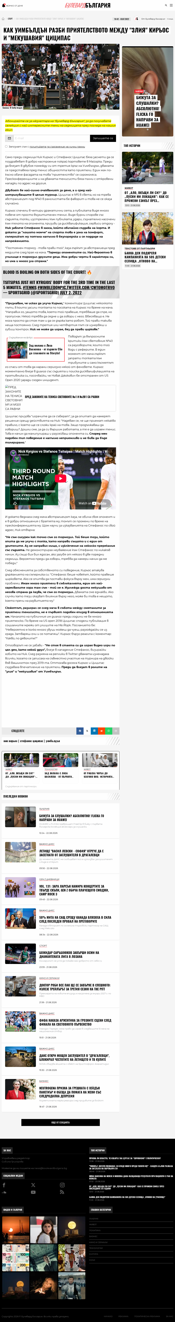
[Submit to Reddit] (101, 731)
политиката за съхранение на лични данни (57, 146)
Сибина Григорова (12, 1161)
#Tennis (30, 287)
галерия (93, 1219)
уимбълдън (53, 741)
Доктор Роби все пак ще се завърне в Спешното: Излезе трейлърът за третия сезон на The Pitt (75, 987)
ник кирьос (10, 741)
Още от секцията (60, 1122)
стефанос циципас (31, 741)
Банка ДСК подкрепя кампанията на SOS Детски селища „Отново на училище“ (145, 259)
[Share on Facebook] (80, 731)
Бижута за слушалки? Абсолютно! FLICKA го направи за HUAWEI (71, 818)
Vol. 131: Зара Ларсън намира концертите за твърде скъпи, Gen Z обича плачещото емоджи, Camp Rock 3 (74, 890)
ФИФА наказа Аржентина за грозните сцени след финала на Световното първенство (75, 1022)
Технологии (96, 1248)
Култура (93, 1254)
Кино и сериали (98, 1242)
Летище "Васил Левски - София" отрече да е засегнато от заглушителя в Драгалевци (71, 853)
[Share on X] (87, 731)
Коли (92, 1260)
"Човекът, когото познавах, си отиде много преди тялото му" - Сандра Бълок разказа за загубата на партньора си (131, 1167)
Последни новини (15, 796)
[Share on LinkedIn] (94, 731)
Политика (94, 1230)
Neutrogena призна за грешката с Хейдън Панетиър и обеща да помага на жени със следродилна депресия (70, 1092)
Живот (93, 1224)
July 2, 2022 (71, 292)
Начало (108, 1316)
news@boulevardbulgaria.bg (50, 1168)
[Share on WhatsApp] (108, 731)
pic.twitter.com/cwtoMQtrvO (87, 287)
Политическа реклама (147, 1316)
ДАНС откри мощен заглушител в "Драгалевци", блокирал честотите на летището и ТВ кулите (74, 1057)
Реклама (123, 1316)
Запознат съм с (47, 146)
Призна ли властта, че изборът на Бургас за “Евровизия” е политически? (125, 1158)
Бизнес (93, 1236)
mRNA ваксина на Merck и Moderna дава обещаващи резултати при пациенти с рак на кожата (131, 1177)
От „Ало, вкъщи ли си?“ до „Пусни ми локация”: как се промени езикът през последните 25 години (147, 199)
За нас (7, 1150)
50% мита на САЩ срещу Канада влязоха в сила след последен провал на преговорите (75, 919)
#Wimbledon (49, 287)
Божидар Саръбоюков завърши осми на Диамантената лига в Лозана (69, 955)
